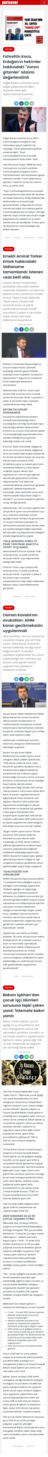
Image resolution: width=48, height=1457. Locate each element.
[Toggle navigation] (44, 2)
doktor (7, 238)
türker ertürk (29, 596)
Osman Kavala (27, 976)
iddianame (17, 596)
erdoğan (17, 238)
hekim (40, 238)
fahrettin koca (29, 238)
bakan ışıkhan (18, 1446)
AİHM (16, 976)
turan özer (31, 1446)
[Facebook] (21, 103)
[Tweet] (16, 103)
